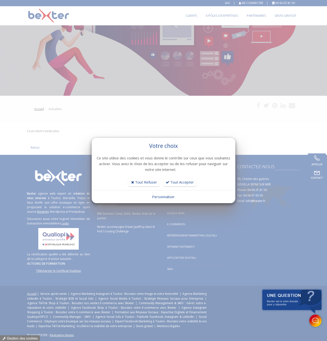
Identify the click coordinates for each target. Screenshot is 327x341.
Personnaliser (163, 196)
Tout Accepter (181, 182)
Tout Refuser (145, 182)
